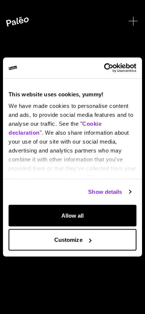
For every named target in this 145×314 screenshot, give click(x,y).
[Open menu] (133, 21)
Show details (105, 192)
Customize (68, 240)
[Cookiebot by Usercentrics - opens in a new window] (104, 68)
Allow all (72, 215)
